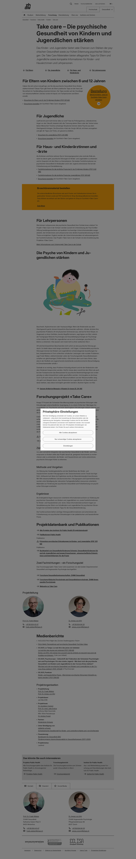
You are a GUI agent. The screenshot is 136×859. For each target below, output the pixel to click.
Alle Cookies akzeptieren (68, 433)
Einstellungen (68, 446)
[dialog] (68, 429)
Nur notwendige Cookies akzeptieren (68, 439)
